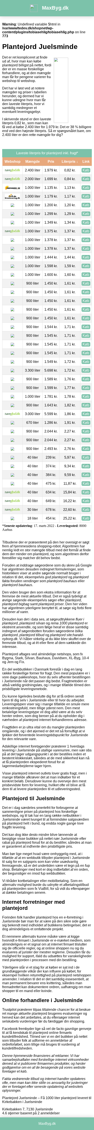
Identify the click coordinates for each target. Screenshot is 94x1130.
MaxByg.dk (55, 8)
